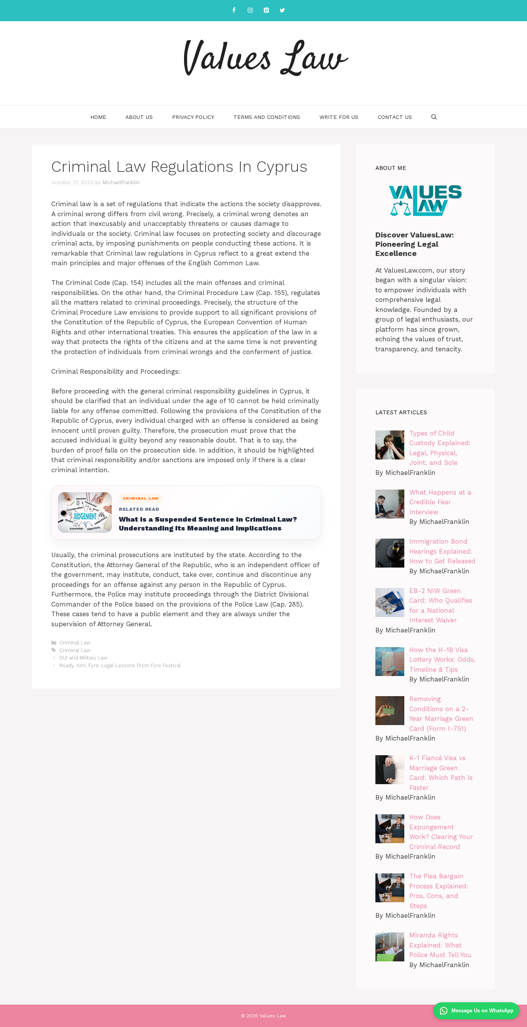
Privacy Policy (193, 117)
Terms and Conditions (266, 117)
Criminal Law (75, 643)
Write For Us (338, 117)
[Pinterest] (266, 10)
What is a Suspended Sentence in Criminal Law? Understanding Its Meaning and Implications (208, 523)
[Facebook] (233, 10)
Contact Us (395, 117)
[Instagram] (250, 10)
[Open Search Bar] (434, 117)
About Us (139, 117)
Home (98, 117)
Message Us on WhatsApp (482, 1010)
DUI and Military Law (83, 658)
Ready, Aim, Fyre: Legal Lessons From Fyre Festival (120, 665)
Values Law (263, 59)
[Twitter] (282, 10)
